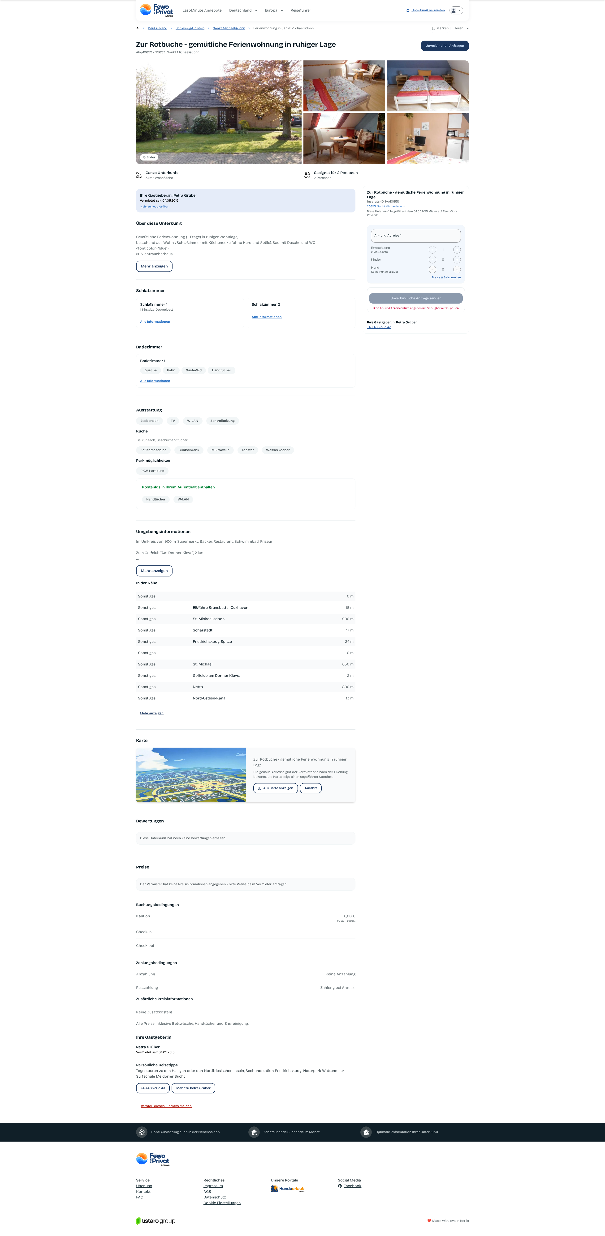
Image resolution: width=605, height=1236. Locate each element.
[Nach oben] (594, 1225)
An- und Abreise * (387, 235)
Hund (375, 268)
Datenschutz (214, 1197)
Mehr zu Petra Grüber (154, 206)
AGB (207, 1191)
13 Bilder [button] (149, 157)
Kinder (376, 260)
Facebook (352, 1186)
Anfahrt (311, 788)
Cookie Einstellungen (222, 1203)
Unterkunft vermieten (428, 10)
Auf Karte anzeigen (278, 788)
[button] (219, 112)
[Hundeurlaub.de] (302, 1189)
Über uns (144, 1186)
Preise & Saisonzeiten (446, 277)
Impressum (213, 1186)
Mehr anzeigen (154, 266)
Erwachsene (380, 248)
